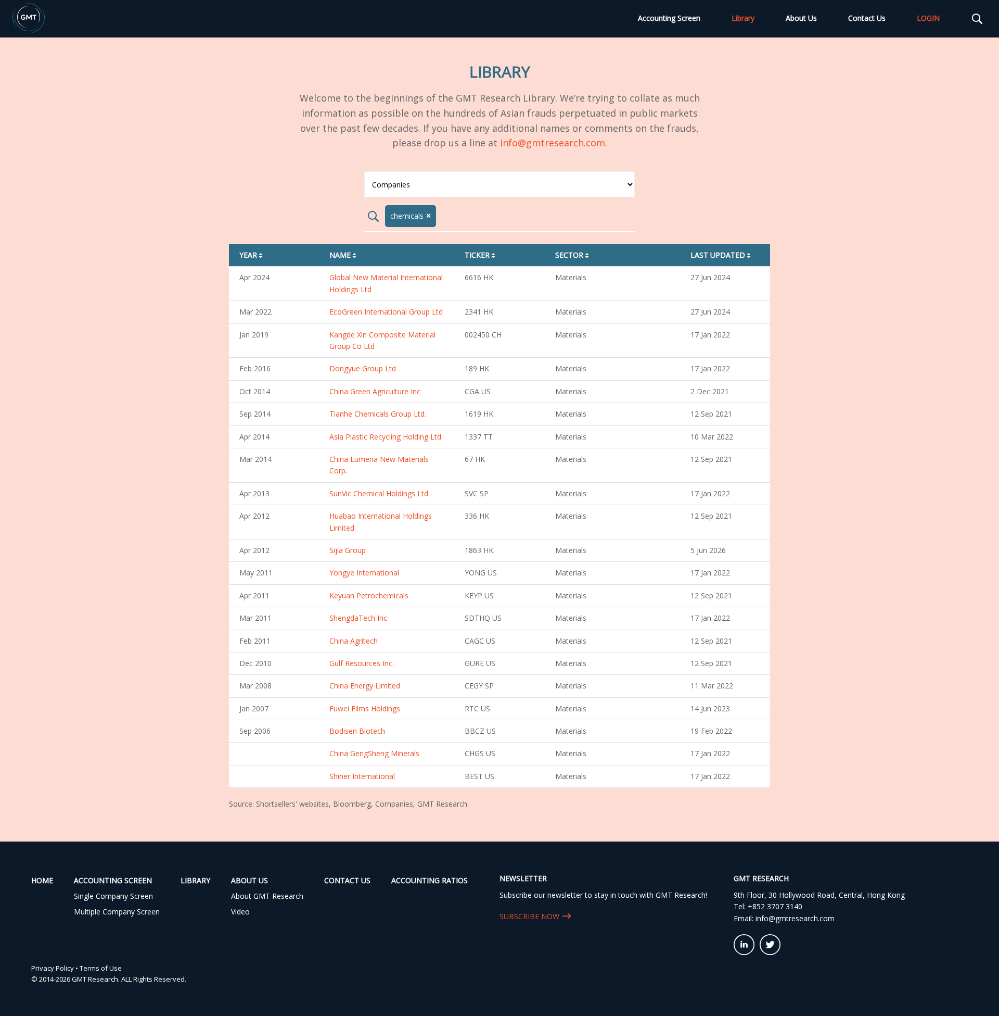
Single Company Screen (113, 896)
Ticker (481, 255)
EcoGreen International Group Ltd (386, 312)
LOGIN (928, 18)
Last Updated (721, 255)
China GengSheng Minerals (374, 753)
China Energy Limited (364, 686)
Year (251, 255)
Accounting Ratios (429, 880)
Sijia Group (347, 550)
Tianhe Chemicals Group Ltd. (377, 414)
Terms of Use (101, 968)
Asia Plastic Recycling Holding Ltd (385, 437)
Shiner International (362, 776)
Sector (573, 255)
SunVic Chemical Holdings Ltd (378, 493)
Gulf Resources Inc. (361, 663)
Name (343, 255)
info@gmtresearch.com (552, 142)
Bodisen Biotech (357, 731)
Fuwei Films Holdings (364, 708)
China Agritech (353, 641)
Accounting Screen (669, 18)
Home (42, 880)
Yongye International (364, 573)
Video (240, 912)
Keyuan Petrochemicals (368, 595)
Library (743, 18)
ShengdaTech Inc (358, 618)
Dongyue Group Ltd (362, 368)
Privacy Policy (52, 968)
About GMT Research (267, 896)
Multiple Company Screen (117, 912)
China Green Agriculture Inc (374, 391)
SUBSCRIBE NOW (529, 916)
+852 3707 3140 (775, 906)
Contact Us (867, 18)
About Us (801, 18)
